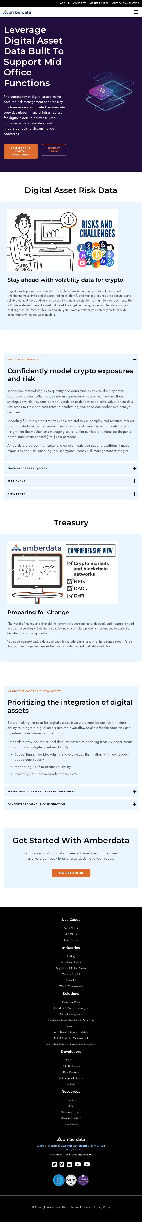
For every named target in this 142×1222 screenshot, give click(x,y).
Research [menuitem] (71, 1026)
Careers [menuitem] (71, 1100)
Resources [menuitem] (71, 1092)
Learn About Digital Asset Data (21, 151)
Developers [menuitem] (71, 1052)
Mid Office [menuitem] (71, 934)
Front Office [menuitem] (71, 928)
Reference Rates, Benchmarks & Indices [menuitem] (71, 1020)
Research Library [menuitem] (71, 1112)
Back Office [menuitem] (71, 940)
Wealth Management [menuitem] (71, 986)
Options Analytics (125, 3)
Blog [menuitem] (71, 1106)
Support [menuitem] (71, 1084)
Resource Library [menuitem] (71, 1118)
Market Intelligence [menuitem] (71, 1014)
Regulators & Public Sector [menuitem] (71, 968)
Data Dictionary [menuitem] (71, 1066)
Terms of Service (80, 1207)
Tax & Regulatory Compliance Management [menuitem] (71, 1044)
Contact (79, 3)
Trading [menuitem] (71, 956)
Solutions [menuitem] (71, 994)
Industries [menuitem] (71, 948)
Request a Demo (54, 149)
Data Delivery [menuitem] (71, 1072)
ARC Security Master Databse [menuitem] (71, 1032)
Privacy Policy (102, 1207)
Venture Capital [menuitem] (71, 974)
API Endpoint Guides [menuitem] (71, 1078)
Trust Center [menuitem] (71, 1124)
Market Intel (99, 3)
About (65, 3)
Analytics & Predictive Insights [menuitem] (71, 1008)
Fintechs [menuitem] (71, 980)
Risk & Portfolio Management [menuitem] (71, 1038)
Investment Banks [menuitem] (71, 962)
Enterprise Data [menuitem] (71, 1002)
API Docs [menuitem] (71, 1060)
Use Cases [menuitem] (71, 920)
